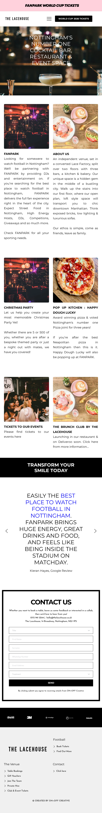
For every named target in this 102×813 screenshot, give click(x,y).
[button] (49, 18)
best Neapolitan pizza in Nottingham (76, 342)
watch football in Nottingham (25, 164)
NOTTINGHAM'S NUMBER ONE (51, 40)
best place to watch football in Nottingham (27, 188)
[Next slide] (95, 531)
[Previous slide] (7, 531)
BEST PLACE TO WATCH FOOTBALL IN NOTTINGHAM (51, 505)
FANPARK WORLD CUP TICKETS (52, 5)
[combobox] (51, 630)
